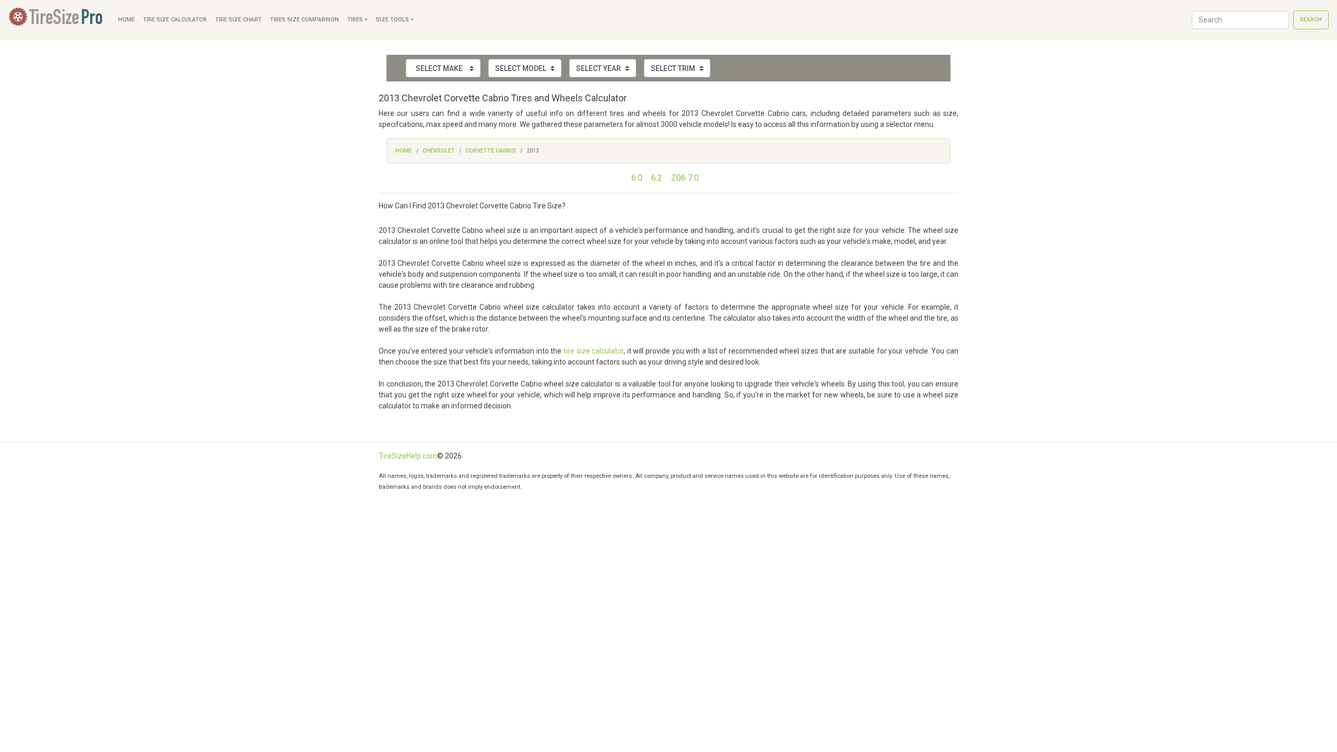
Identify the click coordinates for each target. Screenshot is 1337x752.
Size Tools (392, 19)
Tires (355, 19)
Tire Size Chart (238, 19)
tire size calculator (594, 351)
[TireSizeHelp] (56, 20)
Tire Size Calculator (175, 19)
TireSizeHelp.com (408, 456)
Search (1311, 19)
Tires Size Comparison (304, 19)
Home (126, 19)
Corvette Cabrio (490, 150)
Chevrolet (439, 150)
